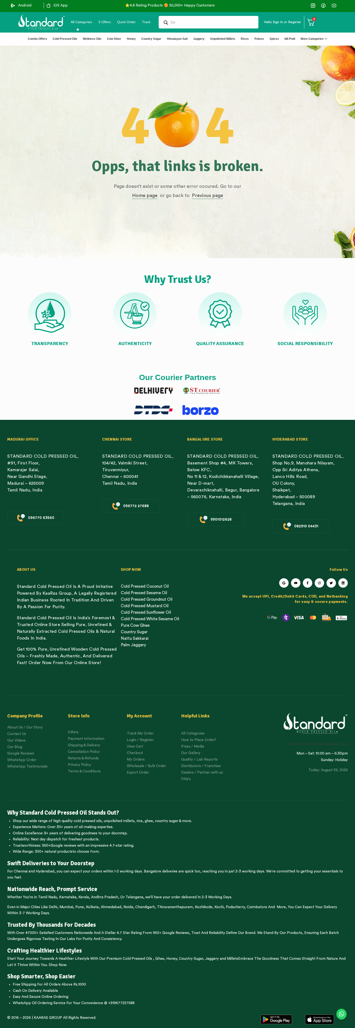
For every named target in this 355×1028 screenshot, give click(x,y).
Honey (171, 958)
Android (24, 5)
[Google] (284, 583)
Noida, (128, 907)
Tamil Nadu (47, 897)
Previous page (207, 195)
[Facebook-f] (307, 583)
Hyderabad (45, 871)
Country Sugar (191, 958)
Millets (232, 958)
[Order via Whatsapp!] (341, 1014)
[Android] (13, 5)
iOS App (61, 5)
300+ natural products (53, 851)
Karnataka (67, 897)
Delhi (53, 907)
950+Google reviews (59, 845)
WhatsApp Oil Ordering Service (39, 1003)
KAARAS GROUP (48, 1018)
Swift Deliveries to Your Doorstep (50, 863)
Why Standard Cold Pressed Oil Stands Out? (63, 812)
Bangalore (152, 871)
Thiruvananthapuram (175, 907)
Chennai (21, 871)
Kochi (219, 907)
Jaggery (212, 958)
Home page (144, 195)
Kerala (83, 897)
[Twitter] (331, 583)
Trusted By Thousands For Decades (51, 924)
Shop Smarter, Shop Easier (41, 976)
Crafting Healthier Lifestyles (44, 950)
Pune (79, 907)
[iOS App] (48, 5)
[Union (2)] (334, 5)
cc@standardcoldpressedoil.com (317, 744)
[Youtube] (295, 583)
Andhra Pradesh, (105, 897)
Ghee (159, 958)
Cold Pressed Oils (137, 958)
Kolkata (92, 907)
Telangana (134, 897)
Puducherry (235, 907)
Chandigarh (145, 907)
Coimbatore (257, 907)
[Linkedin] (343, 583)
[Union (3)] (313, 5)
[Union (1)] (323, 5)
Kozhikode (203, 907)
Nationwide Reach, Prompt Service (52, 889)
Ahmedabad (111, 907)
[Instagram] (319, 583)
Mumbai (66, 907)
